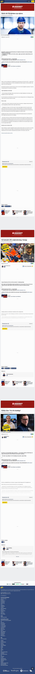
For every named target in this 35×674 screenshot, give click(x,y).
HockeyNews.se (3, 12)
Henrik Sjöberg (6, 462)
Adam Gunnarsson (7, 265)
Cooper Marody (13, 394)
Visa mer (17, 608)
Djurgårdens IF (10, 12)
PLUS (33, 1)
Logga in (29, 1)
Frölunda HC (10, 641)
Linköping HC (10, 238)
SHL (6, 12)
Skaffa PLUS (5, 166)
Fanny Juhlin (6, 670)
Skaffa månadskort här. (21, 59)
